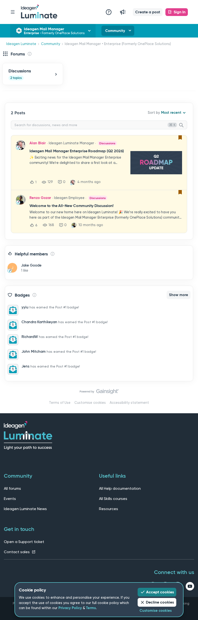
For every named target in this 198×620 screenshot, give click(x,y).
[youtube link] (190, 587)
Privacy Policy (70, 608)
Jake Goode (31, 265)
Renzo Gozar (40, 198)
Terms (91, 608)
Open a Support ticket (24, 541)
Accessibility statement (129, 403)
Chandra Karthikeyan (39, 322)
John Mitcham (33, 351)
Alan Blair (37, 143)
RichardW (29, 337)
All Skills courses (113, 498)
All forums (12, 488)
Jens (25, 366)
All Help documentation (120, 488)
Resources (108, 508)
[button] (148, 12)
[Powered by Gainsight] (99, 392)
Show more (178, 295)
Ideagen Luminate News (25, 508)
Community (115, 31)
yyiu (24, 307)
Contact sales (17, 552)
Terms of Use (60, 403)
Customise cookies (90, 403)
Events (10, 498)
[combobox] (99, 125)
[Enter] (183, 125)
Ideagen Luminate (21, 44)
